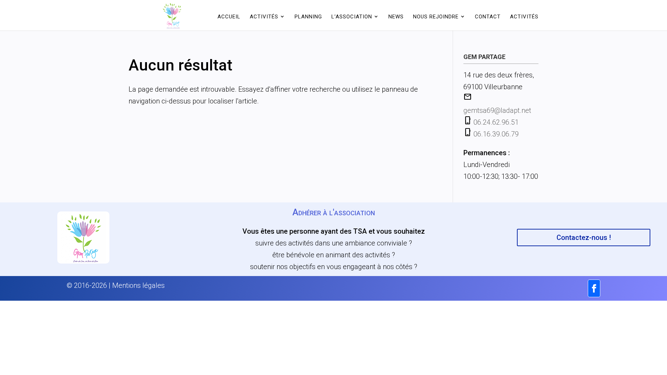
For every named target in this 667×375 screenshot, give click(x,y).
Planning (308, 17)
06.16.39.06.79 (496, 134)
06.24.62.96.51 (496, 122)
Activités (524, 17)
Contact (488, 17)
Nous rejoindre (436, 17)
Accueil (228, 17)
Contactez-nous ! (584, 237)
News (396, 17)
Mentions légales (138, 285)
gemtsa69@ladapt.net (497, 110)
